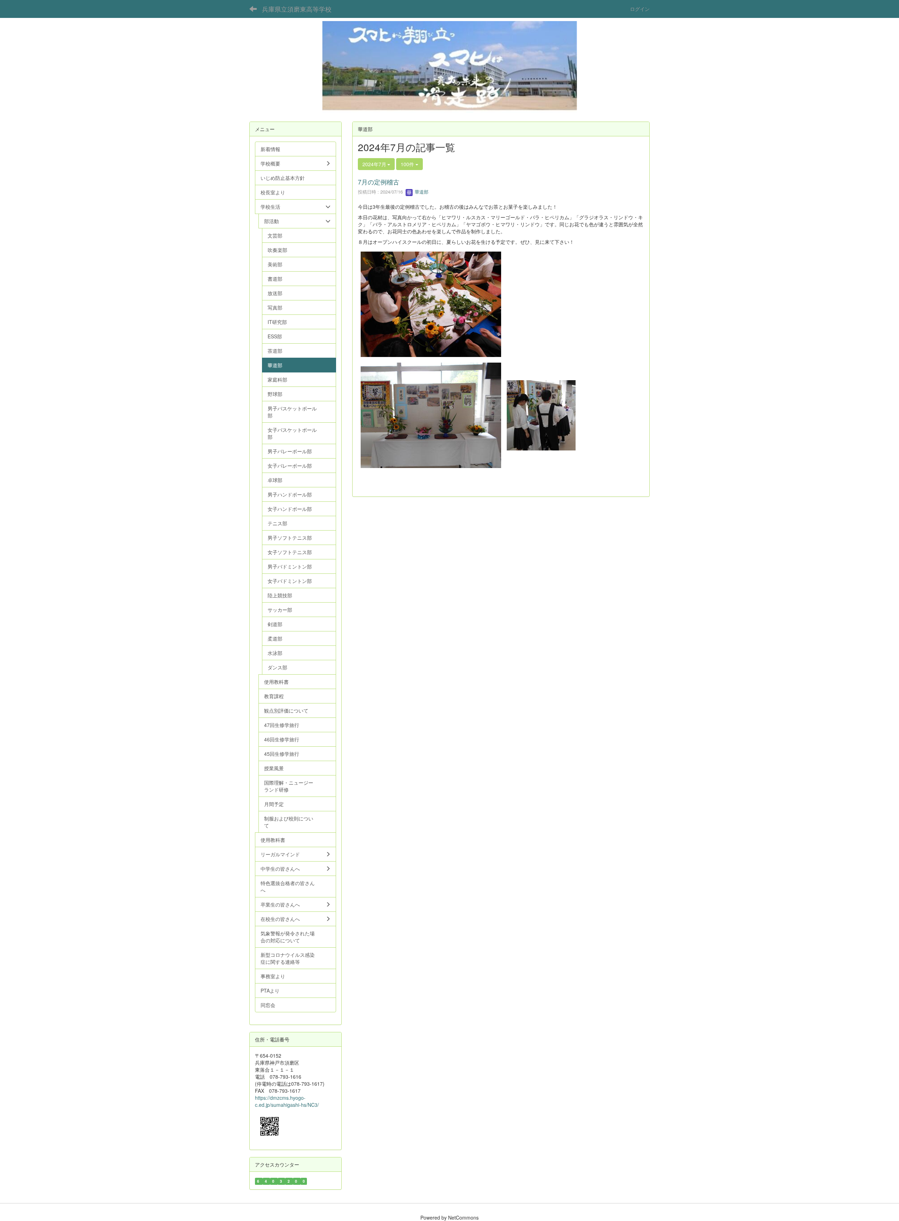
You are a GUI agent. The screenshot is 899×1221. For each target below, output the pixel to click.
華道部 (420, 191)
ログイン (640, 8)
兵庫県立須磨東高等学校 (297, 8)
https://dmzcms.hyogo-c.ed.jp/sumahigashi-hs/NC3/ (287, 1101)
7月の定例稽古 (378, 181)
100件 (408, 164)
